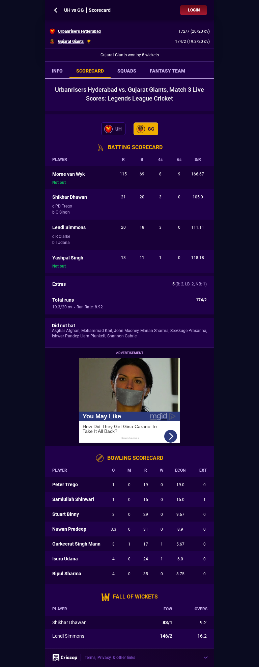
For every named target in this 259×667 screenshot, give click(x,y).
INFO (57, 71)
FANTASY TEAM (167, 71)
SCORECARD (90, 71)
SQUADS (126, 71)
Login (194, 10)
